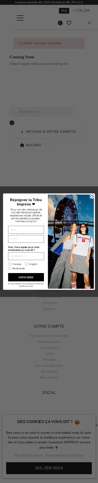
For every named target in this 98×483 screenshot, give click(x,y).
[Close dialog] (92, 196)
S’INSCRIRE (26, 277)
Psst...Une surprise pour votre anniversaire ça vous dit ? (23, 248)
